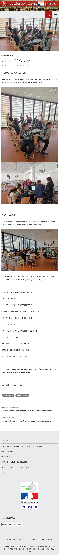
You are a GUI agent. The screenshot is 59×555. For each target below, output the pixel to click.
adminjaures (23, 66)
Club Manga (7, 55)
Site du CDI (6, 457)
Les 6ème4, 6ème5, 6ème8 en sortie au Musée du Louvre (26, 419)
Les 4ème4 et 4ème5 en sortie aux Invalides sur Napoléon (26, 409)
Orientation (7, 451)
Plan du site (47, 539)
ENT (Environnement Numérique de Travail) (21, 446)
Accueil (5, 441)
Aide (3, 472)
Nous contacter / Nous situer (15, 467)
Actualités (8, 395)
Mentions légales (14, 539)
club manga (22, 395)
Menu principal (55, 14)
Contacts (32, 539)
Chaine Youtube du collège (14, 462)
